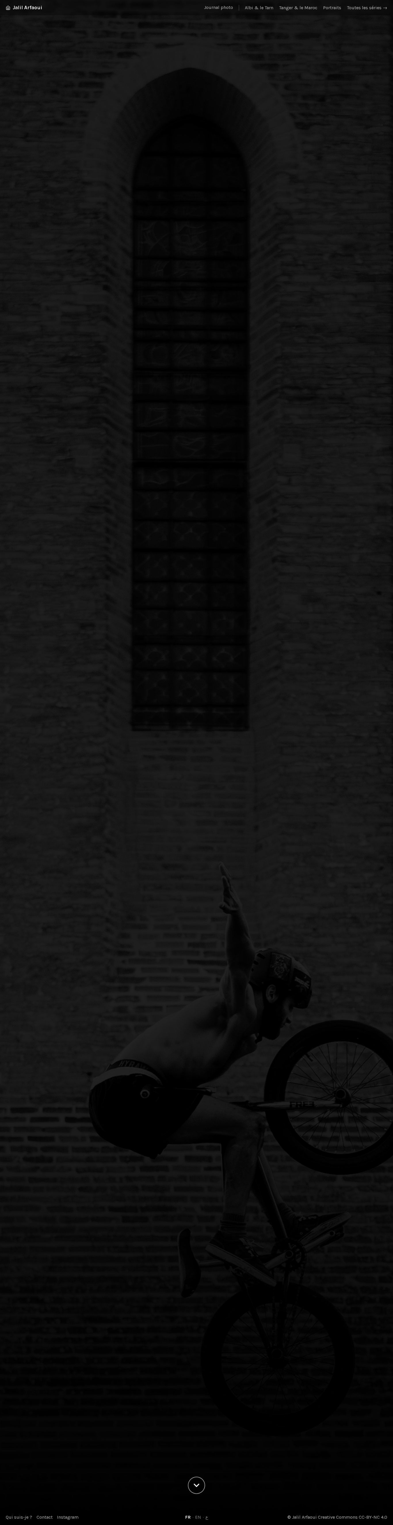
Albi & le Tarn (259, 7)
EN (198, 1517)
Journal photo (218, 7)
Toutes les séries (367, 7)
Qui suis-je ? (19, 1517)
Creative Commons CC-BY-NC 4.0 (352, 1517)
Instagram (68, 1517)
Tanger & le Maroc (298, 7)
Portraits (332, 7)
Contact (45, 1517)
